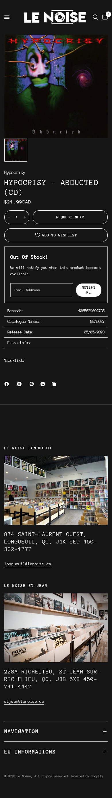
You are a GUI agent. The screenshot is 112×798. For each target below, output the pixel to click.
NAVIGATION (21, 731)
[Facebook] (7, 383)
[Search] (95, 17)
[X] (20, 383)
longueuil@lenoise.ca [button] (27, 564)
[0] (104, 17)
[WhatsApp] (43, 383)
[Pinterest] (33, 383)
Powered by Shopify (87, 776)
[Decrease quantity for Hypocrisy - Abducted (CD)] (9, 217)
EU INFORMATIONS (30, 752)
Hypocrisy (14, 172)
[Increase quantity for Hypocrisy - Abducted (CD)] (24, 217)
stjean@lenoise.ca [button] (24, 701)
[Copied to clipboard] (54, 383)
